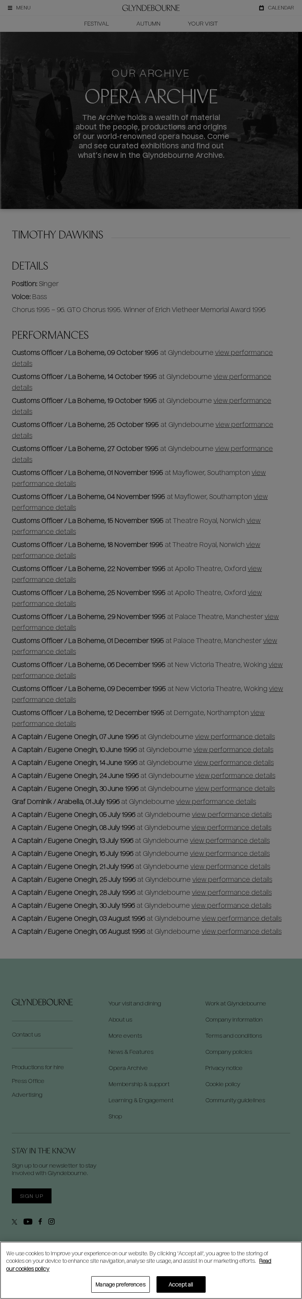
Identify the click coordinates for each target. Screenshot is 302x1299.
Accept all (181, 1284)
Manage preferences (120, 1284)
